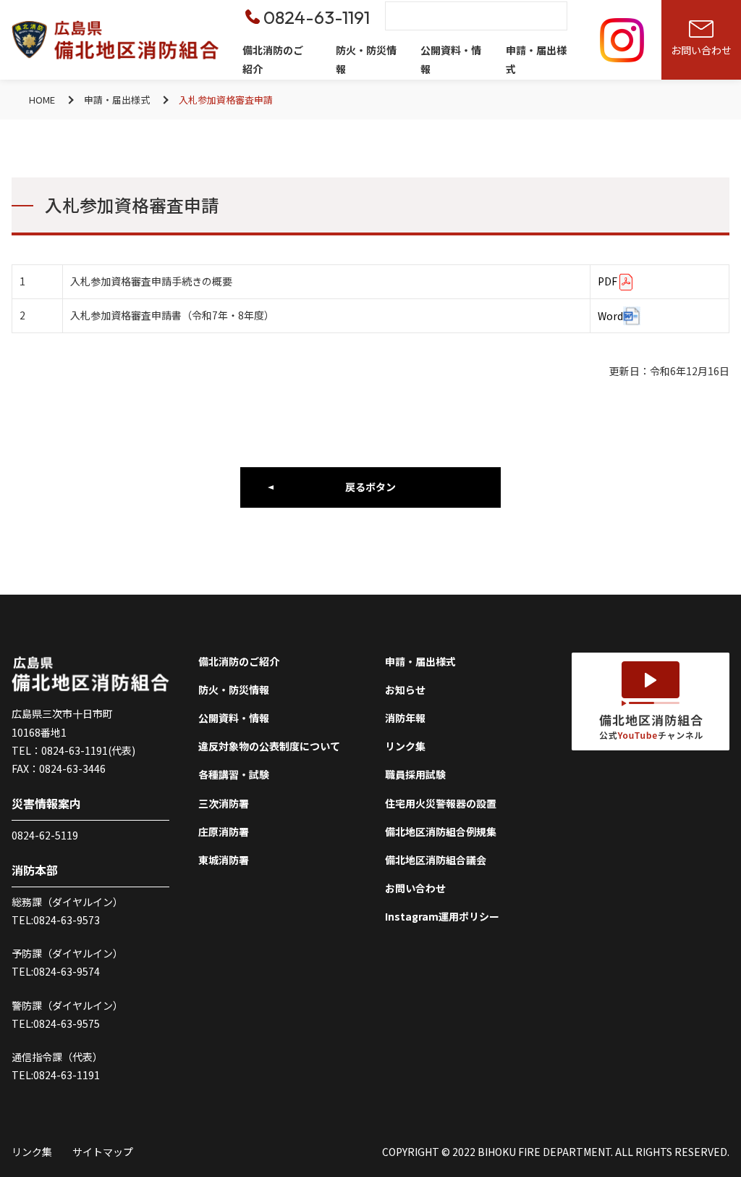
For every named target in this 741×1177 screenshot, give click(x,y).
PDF (607, 281)
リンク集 (405, 746)
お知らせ (405, 689)
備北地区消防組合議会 (435, 860)
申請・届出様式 (536, 59)
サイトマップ (102, 1151)
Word (610, 316)
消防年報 (405, 718)
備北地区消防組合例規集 (440, 831)
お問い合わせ (415, 888)
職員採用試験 (415, 774)
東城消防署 (223, 860)
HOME (42, 99)
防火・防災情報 (366, 59)
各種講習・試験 (233, 774)
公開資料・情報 (450, 59)
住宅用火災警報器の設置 (440, 803)
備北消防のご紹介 (272, 59)
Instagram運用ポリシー (442, 916)
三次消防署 (223, 803)
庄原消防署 (223, 831)
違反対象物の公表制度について (269, 746)
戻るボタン (370, 486)
